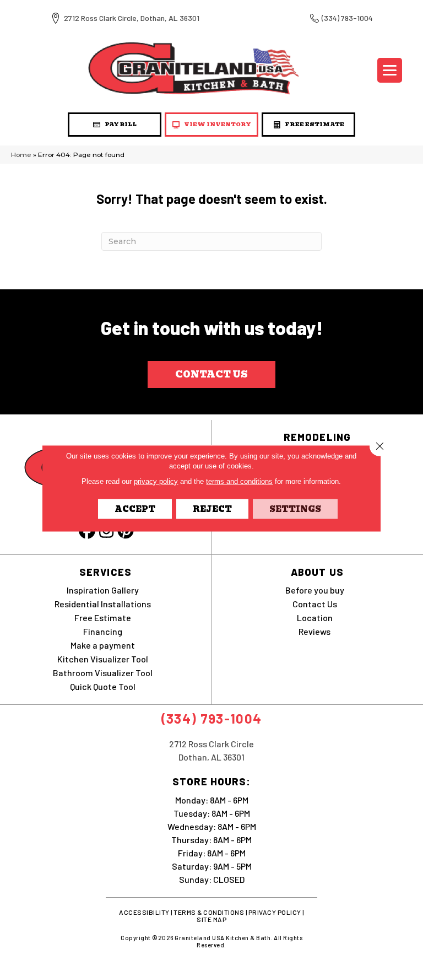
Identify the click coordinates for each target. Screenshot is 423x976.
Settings (295, 509)
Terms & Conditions (208, 912)
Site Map (211, 919)
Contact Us (314, 603)
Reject (212, 509)
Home (21, 154)
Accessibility (144, 912)
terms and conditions (239, 481)
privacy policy (156, 481)
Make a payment (102, 645)
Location (315, 617)
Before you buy (314, 590)
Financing (102, 631)
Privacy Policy (274, 912)
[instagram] (106, 531)
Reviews (314, 631)
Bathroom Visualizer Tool (103, 672)
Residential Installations (103, 603)
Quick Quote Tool (102, 686)
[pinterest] (125, 531)
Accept (135, 509)
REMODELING (317, 437)
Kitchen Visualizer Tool (102, 659)
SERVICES (105, 572)
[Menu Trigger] (389, 70)
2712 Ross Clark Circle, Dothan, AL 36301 (131, 18)
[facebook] (87, 531)
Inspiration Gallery (103, 590)
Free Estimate (102, 617)
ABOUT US (317, 572)
